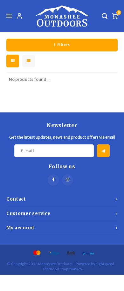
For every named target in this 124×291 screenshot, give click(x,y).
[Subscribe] (103, 150)
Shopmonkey (70, 269)
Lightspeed (105, 264)
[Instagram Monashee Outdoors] (67, 180)
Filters (63, 44)
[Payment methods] (36, 253)
